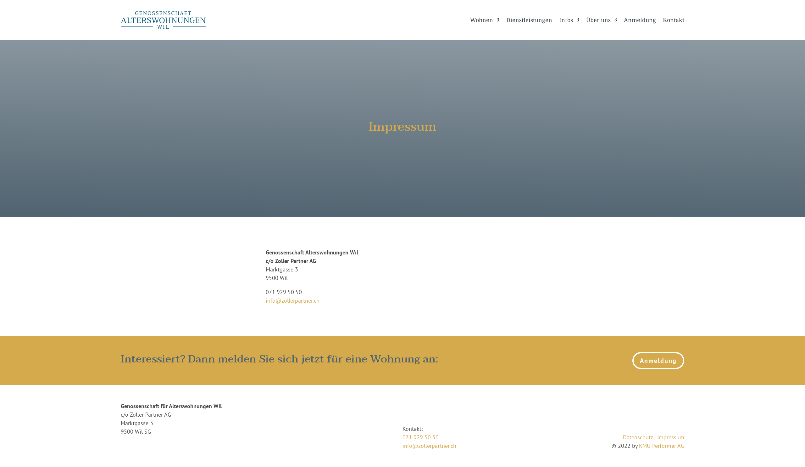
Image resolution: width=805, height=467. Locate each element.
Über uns (598, 20)
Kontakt (673, 20)
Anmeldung (640, 20)
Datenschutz (638, 437)
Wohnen (481, 20)
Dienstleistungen (529, 20)
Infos (566, 20)
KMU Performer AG (661, 445)
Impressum (670, 437)
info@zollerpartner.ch (292, 300)
